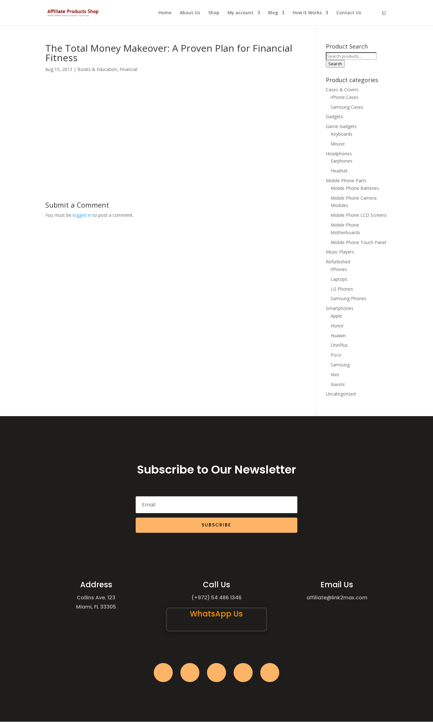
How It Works (307, 13)
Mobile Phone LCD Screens (359, 215)
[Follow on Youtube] (243, 672)
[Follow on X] (189, 672)
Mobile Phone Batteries (355, 188)
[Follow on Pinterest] (269, 672)
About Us (190, 13)
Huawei (338, 335)
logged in (82, 215)
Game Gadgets (341, 126)
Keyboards (341, 134)
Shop (213, 13)
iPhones (339, 269)
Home (164, 13)
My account (241, 13)
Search (335, 64)
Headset (339, 171)
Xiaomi (338, 384)
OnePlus (339, 345)
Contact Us (348, 13)
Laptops (339, 279)
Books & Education (97, 69)
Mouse (338, 144)
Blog (273, 13)
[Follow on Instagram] (216, 672)
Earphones (341, 161)
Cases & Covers (342, 90)
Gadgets (334, 116)
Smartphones (339, 308)
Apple (336, 316)
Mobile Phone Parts (346, 180)
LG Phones (342, 289)
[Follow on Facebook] (163, 672)
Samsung (340, 365)
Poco (336, 355)
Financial (128, 69)
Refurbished (338, 262)
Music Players (340, 252)
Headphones (339, 154)
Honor (337, 326)
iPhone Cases (345, 97)
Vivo (335, 374)
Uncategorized (341, 394)
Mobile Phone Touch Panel (358, 242)
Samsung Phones (348, 298)
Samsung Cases (347, 107)
